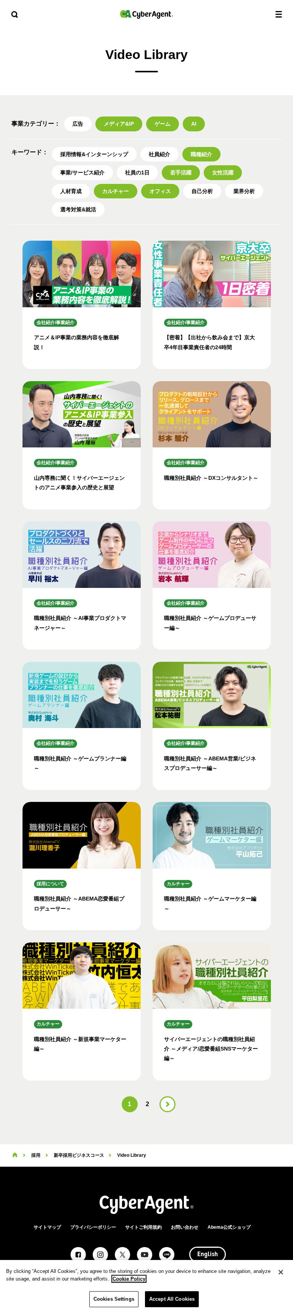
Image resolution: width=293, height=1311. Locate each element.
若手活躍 (181, 172)
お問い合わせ (184, 1227)
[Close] (280, 1272)
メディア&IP (119, 124)
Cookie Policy (129, 1279)
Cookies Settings (113, 1299)
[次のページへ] (167, 1104)
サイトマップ (47, 1227)
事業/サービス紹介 (82, 172)
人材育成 (71, 191)
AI (193, 124)
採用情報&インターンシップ (94, 154)
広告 (77, 124)
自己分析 (202, 191)
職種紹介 (201, 154)
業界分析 (244, 191)
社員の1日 (137, 172)
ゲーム (163, 124)
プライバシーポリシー (93, 1227)
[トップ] (14, 1155)
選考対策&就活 (78, 209)
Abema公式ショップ (229, 1227)
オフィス (160, 191)
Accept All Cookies (172, 1299)
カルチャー (115, 191)
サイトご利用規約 (143, 1227)
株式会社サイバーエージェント (146, 14)
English (207, 1254)
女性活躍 (222, 172)
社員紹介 (159, 154)
